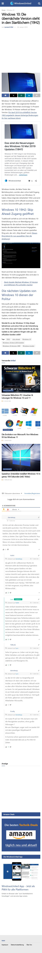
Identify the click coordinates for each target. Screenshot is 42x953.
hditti (17, 603)
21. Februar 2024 (7, 480)
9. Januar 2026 (7, 401)
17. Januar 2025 (7, 440)
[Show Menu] (3, 3)
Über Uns (29, 945)
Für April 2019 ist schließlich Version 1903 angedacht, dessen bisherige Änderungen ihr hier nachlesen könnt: (20, 115)
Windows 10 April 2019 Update (13, 342)
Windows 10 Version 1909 (11, 346)
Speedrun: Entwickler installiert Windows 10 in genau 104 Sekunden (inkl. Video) (21, 475)
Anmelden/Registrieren (32, 493)
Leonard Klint (8, 27)
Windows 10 (10, 10)
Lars (17, 648)
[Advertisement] (21, 50)
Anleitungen (8, 390)
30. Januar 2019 (22, 27)
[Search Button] (39, 3)
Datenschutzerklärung (17, 945)
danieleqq (19, 559)
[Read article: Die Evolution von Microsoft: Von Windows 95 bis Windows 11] (21, 418)
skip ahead (16, 339)
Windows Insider (28, 346)
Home (3, 10)
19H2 (8, 339)
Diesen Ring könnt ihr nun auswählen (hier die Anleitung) (19, 236)
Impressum (5, 945)
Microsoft (7, 469)
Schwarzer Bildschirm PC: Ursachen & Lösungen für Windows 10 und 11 (17, 396)
